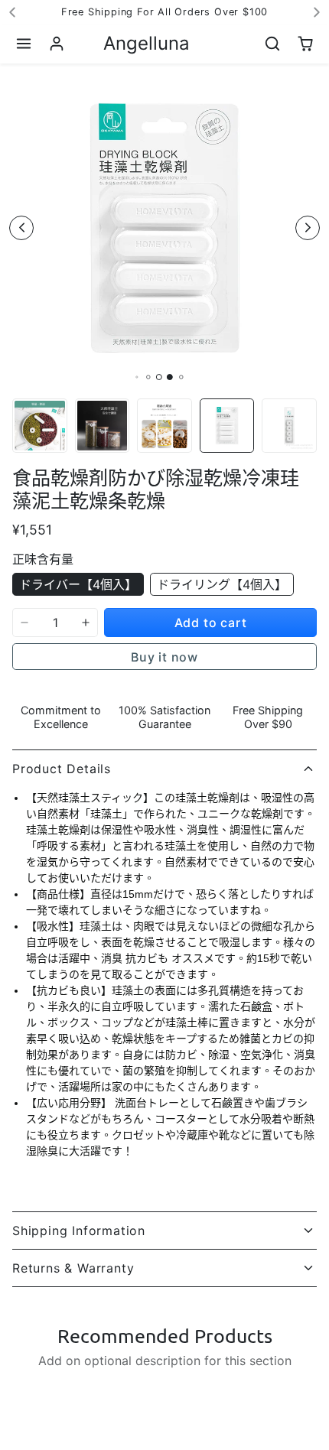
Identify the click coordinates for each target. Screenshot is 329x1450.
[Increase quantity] (85, 622)
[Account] (57, 44)
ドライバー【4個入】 (78, 584)
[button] (24, 44)
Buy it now (164, 657)
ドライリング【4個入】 (222, 584)
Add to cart (210, 622)
